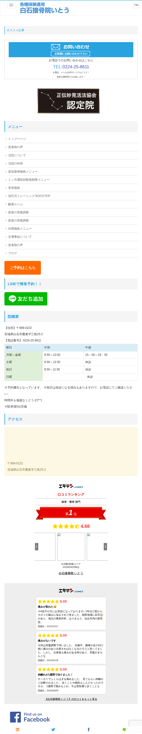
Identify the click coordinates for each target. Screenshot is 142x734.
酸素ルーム (15, 204)
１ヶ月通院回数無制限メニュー (29, 179)
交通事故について (20, 236)
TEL (136, 5)
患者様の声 (15, 147)
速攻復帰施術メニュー (23, 171)
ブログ (12, 253)
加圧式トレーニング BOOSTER (29, 195)
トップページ (17, 138)
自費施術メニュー (20, 228)
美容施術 (14, 187)
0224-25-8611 (75, 66)
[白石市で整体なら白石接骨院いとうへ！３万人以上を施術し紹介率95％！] (45, 8)
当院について (17, 155)
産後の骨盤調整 (18, 212)
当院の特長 (15, 163)
